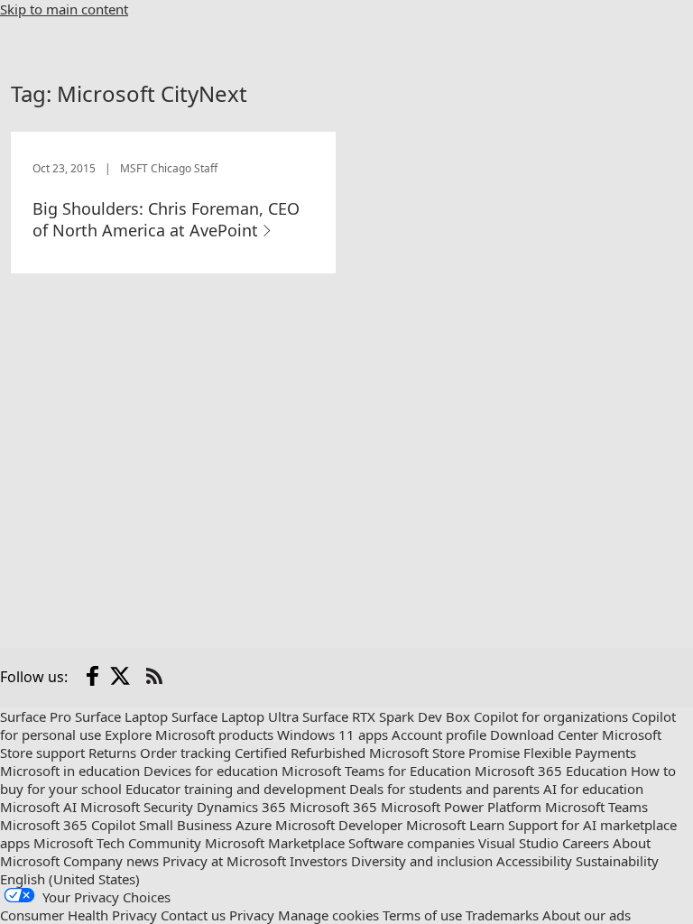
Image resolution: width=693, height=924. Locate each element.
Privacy (251, 915)
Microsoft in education (70, 771)
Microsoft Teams (596, 807)
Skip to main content (64, 9)
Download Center (544, 734)
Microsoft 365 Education (551, 771)
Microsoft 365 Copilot (67, 825)
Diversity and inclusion (422, 861)
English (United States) (70, 879)
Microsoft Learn (455, 825)
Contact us (193, 915)
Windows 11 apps (332, 734)
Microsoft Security (136, 807)
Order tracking (185, 753)
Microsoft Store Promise (444, 753)
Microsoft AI (38, 807)
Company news (111, 861)
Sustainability (617, 861)
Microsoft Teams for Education (376, 771)
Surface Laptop (121, 716)
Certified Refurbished (300, 753)
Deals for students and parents (444, 789)
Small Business (185, 825)
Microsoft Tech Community (117, 843)
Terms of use (422, 915)
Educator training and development (235, 789)
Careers (585, 843)
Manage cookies (328, 915)
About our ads (586, 915)
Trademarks (502, 915)
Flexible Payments (579, 753)
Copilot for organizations (551, 716)
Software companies (411, 843)
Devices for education (210, 771)
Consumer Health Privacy (78, 915)
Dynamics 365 (241, 807)
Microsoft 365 (333, 807)
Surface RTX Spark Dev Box (386, 716)
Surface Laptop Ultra (235, 716)
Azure (254, 825)
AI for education (593, 789)
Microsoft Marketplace (275, 843)
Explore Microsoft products (189, 734)
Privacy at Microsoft (224, 861)
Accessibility (534, 861)
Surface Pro (35, 716)
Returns (112, 753)
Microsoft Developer (338, 825)
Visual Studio (518, 843)
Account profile (439, 734)
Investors (318, 861)
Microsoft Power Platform (461, 807)
